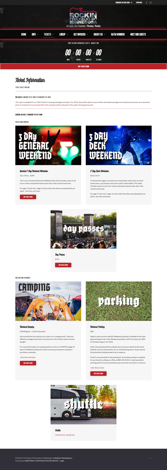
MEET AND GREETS (138, 34)
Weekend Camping (27, 327)
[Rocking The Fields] (83, 17)
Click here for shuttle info (65, 435)
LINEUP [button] (62, 34)
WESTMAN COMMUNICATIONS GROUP (41, 461)
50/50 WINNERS (118, 34)
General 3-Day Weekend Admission (34, 171)
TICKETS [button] (47, 34)
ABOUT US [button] (98, 34)
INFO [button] (34, 34)
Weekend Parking (97, 327)
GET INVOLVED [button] (79, 34)
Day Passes (60, 254)
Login (62, 461)
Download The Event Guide (123, 2)
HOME (23, 34)
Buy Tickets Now (83, 66)
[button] (150, 458)
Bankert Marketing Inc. (63, 458)
